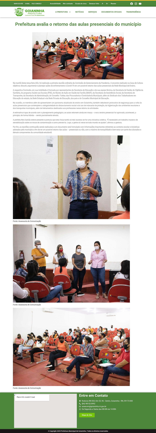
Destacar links (94, 3)
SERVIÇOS (92, 12)
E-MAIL (27, 3)
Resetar (113, 3)
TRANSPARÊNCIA (133, 12)
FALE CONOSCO (36, 3)
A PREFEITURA (61, 12)
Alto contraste (68, 3)
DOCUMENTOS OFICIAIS (111, 12)
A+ (107, 3)
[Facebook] (131, 3)
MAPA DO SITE (18, 3)
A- (102, 3)
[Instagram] (136, 3)
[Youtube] (140, 3)
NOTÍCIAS (79, 12)
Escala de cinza (80, 3)
